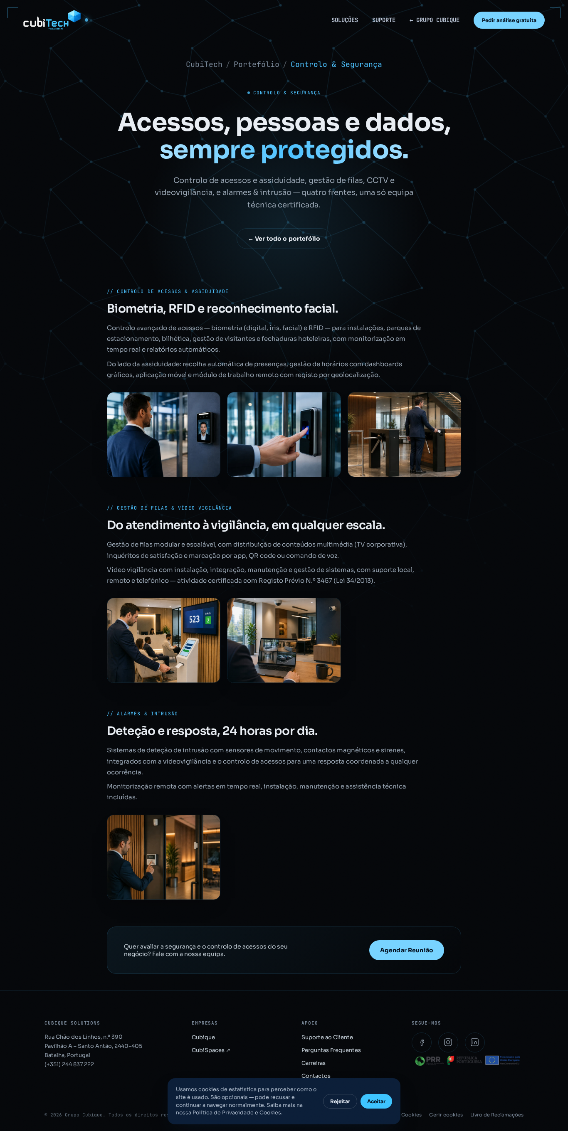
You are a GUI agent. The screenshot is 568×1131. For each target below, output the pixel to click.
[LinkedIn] (475, 1042)
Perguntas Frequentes (331, 1050)
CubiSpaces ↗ (211, 1050)
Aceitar (376, 1101)
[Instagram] (448, 1042)
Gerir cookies (446, 1115)
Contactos (316, 1075)
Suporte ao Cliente (327, 1037)
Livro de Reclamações (497, 1115)
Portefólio (256, 64)
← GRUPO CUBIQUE (434, 20)
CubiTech (204, 64)
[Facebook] (422, 1042)
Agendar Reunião (406, 950)
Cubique (203, 1037)
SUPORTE (383, 20)
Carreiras (313, 1063)
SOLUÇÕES (344, 20)
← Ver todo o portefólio (284, 238)
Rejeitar (340, 1101)
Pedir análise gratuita (509, 20)
